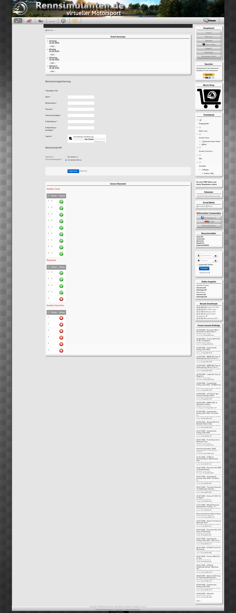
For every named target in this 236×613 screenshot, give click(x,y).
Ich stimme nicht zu (74, 160)
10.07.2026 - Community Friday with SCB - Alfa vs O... (208, 539)
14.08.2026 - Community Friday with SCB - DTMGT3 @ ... (208, 385)
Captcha (48, 136)
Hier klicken (89, 139)
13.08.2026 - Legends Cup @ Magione (208, 375)
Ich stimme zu (72, 157)
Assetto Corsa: (202, 285)
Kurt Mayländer (200, 408)
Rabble (198, 535)
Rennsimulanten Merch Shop (208, 514)
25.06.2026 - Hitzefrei (205, 594)
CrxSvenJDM (200, 517)
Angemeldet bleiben (206, 265)
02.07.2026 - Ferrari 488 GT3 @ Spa (208, 557)
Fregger (198, 501)
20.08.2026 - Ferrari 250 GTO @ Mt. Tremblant (208, 339)
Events (209, 333)
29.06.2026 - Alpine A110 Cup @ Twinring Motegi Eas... (208, 577)
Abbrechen (83, 171)
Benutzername (51, 103)
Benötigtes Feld (51, 91)
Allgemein (211, 515)
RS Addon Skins (210, 309)
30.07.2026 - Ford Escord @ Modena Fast (207, 441)
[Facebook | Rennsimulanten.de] (201, 206)
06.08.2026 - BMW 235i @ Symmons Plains (206, 403)
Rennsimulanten (202, 450)
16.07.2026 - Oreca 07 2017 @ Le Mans (208, 497)
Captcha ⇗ (99, 141)
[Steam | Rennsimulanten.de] (209, 206)
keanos (198, 353)
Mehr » (198, 601)
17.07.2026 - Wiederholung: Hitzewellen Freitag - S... (207, 506)
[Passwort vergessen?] (215, 260)
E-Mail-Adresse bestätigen (50, 129)
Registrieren (73, 171)
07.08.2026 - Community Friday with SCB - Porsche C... (207, 413)
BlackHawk (199, 445)
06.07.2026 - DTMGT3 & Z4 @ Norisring (208, 548)
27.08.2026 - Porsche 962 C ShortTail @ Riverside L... (207, 331)
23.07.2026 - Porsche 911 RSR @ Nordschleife (208, 468)
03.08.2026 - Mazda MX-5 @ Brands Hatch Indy (207, 423)
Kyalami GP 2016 (212, 307)
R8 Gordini (199, 335)
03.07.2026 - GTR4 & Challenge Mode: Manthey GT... (207, 567)
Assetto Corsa (202, 333)
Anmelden (204, 268)
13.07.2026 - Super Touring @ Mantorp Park (208, 522)
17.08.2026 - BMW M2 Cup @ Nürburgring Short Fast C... (208, 357)
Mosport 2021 (211, 312)
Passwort (49, 109)
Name (48, 97)
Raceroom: (201, 292)
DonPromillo (199, 453)
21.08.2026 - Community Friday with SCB (206, 348)
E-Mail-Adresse (51, 121)
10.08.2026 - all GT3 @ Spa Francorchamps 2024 (207, 394)
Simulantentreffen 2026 (206, 449)
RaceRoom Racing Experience (206, 351)
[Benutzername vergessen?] (215, 255)
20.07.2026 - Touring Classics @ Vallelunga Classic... (208, 488)
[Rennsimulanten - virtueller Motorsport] (19, 8)
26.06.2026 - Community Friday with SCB (206, 585)
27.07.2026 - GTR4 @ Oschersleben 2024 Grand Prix (207, 458)
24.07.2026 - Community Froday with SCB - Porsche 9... (207, 478)
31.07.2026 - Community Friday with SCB (206, 432)
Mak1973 (199, 344)
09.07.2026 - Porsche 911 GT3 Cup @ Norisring (208, 530)
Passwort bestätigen (53, 115)
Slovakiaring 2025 (211, 318)
